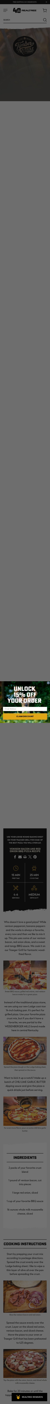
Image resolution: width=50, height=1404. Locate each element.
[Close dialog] (48, 683)
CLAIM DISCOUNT (25, 716)
